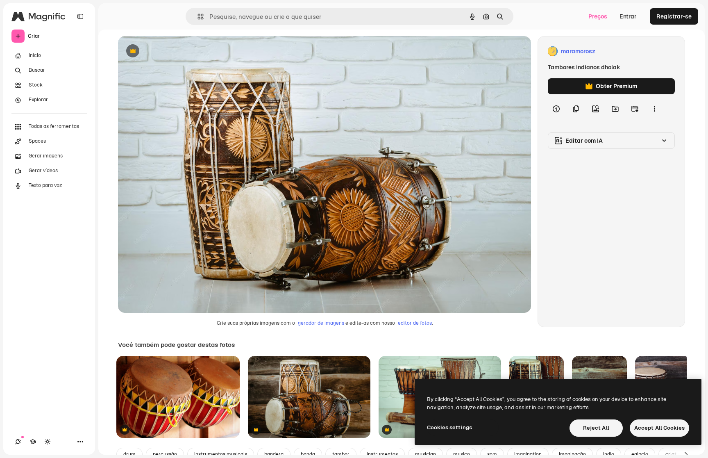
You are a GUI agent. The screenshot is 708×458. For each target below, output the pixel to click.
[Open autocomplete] (197, 17)
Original (170, 51)
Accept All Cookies (659, 427)
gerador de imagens (321, 323)
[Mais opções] (654, 109)
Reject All (596, 427)
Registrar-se (674, 16)
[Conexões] (18, 441)
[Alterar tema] (47, 441)
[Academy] (32, 441)
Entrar (628, 16)
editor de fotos (415, 323)
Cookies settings (449, 427)
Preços (597, 16)
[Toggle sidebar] (80, 16)
